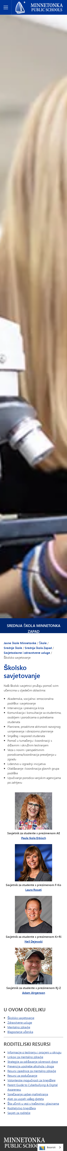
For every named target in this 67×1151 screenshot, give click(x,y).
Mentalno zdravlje (18, 1027)
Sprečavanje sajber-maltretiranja (27, 1094)
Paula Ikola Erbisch (33, 838)
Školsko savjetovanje (20, 1018)
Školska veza (24, 1142)
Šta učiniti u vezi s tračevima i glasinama (33, 1103)
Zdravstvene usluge (19, 1022)
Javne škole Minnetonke (29, 3)
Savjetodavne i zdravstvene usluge (27, 652)
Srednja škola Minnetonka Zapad (33, 628)
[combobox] (50, 1147)
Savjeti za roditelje (18, 1113)
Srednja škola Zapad (38, 648)
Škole (43, 643)
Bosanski (51, 1147)
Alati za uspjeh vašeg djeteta (25, 1099)
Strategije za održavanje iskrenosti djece (32, 1061)
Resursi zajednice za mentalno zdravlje (31, 1071)
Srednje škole (13, 648)
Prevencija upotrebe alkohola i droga (30, 1066)
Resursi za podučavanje (22, 1075)
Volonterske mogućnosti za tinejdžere (31, 1080)
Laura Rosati (33, 890)
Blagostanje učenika (20, 1032)
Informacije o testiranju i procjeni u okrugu (34, 1052)
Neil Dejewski (34, 941)
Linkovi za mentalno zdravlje (25, 1057)
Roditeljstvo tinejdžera (21, 1108)
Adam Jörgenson (33, 992)
